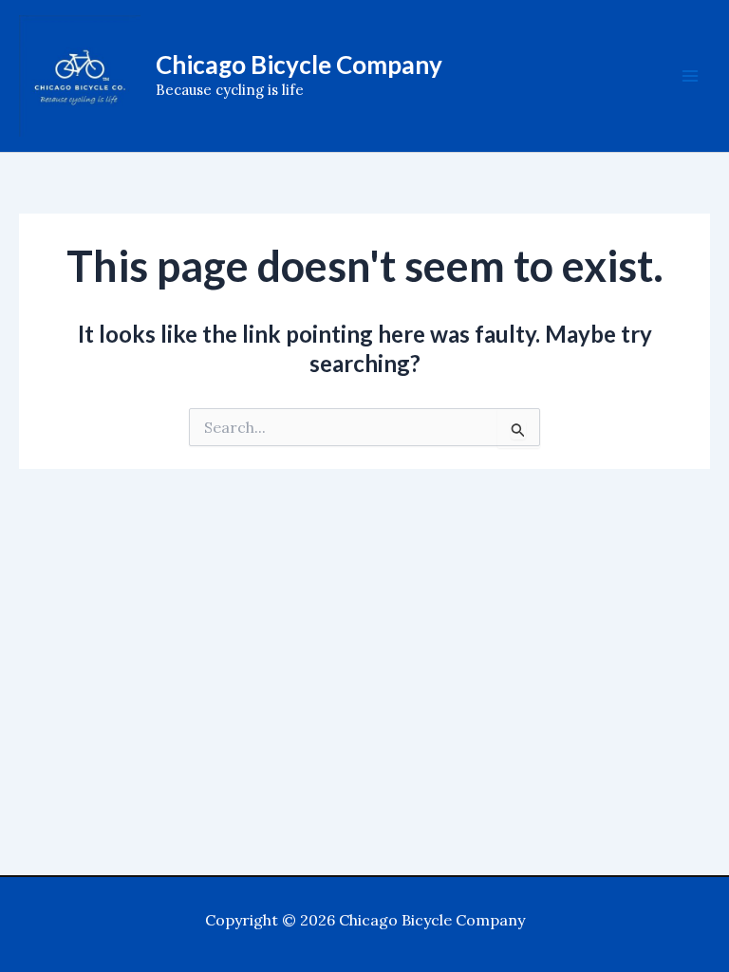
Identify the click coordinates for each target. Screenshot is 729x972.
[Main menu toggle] (690, 76)
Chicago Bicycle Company (299, 64)
